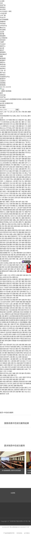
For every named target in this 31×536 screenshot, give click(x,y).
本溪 (13, 263)
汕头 (10, 122)
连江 (20, 204)
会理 (26, 177)
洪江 (20, 218)
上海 (4, 112)
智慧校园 (3, 58)
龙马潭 (7, 169)
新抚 (3, 267)
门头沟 (22, 116)
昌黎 (29, 234)
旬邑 (20, 246)
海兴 (10, 240)
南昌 (1, 253)
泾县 (3, 228)
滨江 (10, 159)
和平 (1, 265)
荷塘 (26, 212)
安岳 (10, 175)
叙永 (17, 169)
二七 (4, 181)
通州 (29, 116)
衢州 (23, 157)
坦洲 (9, 134)
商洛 (29, 242)
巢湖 (26, 222)
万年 (1, 261)
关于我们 (3, 107)
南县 (6, 216)
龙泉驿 (18, 167)
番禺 (23, 124)
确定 (17, 109)
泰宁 (1, 206)
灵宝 (4, 187)
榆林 (23, 242)
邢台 (16, 230)
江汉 (4, 193)
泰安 (26, 144)
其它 (11, 103)
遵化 (1, 234)
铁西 (13, 265)
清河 (28, 236)
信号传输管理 (4, 19)
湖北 (26, 112)
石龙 (13, 183)
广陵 (26, 142)
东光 (7, 240)
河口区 (23, 148)
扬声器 (2, 34)
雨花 (13, 212)
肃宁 (17, 240)
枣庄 (10, 144)
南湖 (4, 161)
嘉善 (10, 161)
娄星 (23, 218)
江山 (1, 163)
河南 (23, 112)
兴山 (7, 195)
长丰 (13, 222)
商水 (17, 189)
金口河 (28, 171)
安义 (27, 255)
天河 (10, 124)
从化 (29, 124)
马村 (13, 185)
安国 (6, 238)
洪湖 (21, 197)
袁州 (10, 259)
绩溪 (6, 228)
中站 (10, 185)
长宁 (7, 120)
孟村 (29, 240)
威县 (24, 236)
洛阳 (7, 179)
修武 (20, 185)
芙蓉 (1, 212)
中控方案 (3, 95)
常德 (20, 210)
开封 (4, 179)
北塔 (4, 214)
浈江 (10, 126)
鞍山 (7, 263)
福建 (29, 112)
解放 (7, 185)
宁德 (26, 202)
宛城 (10, 187)
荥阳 (26, 181)
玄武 (1, 138)
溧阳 (1, 140)
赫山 (3, 216)
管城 (7, 181)
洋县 (7, 249)
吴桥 (23, 240)
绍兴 (17, 157)
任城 (7, 150)
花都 (20, 124)
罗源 (23, 204)
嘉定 (29, 120)
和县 (9, 224)
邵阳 (13, 210)
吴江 (17, 140)
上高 (20, 259)
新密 (29, 181)
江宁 (24, 138)
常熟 (20, 140)
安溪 (26, 206)
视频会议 (3, 7)
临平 (20, 159)
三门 (29, 163)
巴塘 (1, 177)
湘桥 (12, 134)
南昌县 (23, 255)
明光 (6, 226)
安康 (26, 242)
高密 (1, 150)
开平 (7, 128)
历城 (13, 146)
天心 (4, 212)
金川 (21, 175)
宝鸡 (7, 242)
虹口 (17, 120)
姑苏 (4, 140)
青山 (17, 193)
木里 (17, 177)
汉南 (27, 193)
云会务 (2, 32)
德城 (20, 152)
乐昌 (17, 126)
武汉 (1, 191)
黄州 (28, 197)
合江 (13, 169)
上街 (13, 181)
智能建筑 (3, 36)
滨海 (10, 142)
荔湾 (7, 124)
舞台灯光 (3, 28)
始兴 (23, 126)
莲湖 (7, 244)
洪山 (20, 193)
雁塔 (17, 244)
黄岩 (20, 163)
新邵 (10, 214)
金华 (20, 157)
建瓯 (5, 208)
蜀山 (7, 222)
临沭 (17, 152)
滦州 (7, 234)
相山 (15, 224)
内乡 (26, 187)
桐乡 (23, 161)
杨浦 (20, 120)
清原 (23, 267)
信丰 (21, 257)
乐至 (13, 175)
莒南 (10, 152)
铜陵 (21, 220)
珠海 (7, 122)
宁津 (26, 152)
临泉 (18, 226)
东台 (23, 142)
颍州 (9, 226)
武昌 (13, 193)
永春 (29, 206)
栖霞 (17, 138)
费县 (4, 152)
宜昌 (10, 191)
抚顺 (10, 263)
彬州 (13, 246)
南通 (17, 136)
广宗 (18, 236)
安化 (12, 216)
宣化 (20, 238)
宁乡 (23, 212)
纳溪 (3, 169)
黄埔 (17, 124)
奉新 (13, 259)
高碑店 (10, 238)
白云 (13, 124)
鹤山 (10, 128)
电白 (20, 128)
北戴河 (19, 234)
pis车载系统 (3, 38)
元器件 (2, 42)
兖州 (10, 150)
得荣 (10, 177)
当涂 (12, 224)
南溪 (1, 173)
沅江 (15, 216)
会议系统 (3, 9)
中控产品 (3, 97)
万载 (17, 259)
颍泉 (15, 226)
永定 (12, 208)
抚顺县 (16, 267)
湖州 (13, 157)
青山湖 (16, 255)
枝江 (26, 195)
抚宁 (22, 234)
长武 (17, 246)
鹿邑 (29, 189)
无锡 (4, 136)
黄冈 (29, 191)
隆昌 (17, 171)
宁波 (4, 157)
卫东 (10, 183)
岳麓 (7, 212)
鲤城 (13, 206)
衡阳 (10, 210)
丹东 (17, 263)
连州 (23, 130)
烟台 (17, 144)
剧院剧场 (3, 52)
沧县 (1, 240)
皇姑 (10, 265)
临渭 (29, 246)
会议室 (2, 48)
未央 (13, 244)
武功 (26, 246)
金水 (10, 181)
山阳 (17, 185)
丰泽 (10, 206)
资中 (13, 171)
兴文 (23, 173)
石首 (18, 197)
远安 (4, 195)
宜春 (27, 253)
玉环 (26, 163)
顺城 (12, 267)
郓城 (17, 155)
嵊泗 (13, 163)
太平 (15, 269)
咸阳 (10, 242)
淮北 (18, 220)
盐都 (1, 142)
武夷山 (2, 208)
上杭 (18, 208)
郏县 (29, 183)
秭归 (10, 195)
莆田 (7, 202)
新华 (7, 183)
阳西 (7, 130)
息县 (1, 189)
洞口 (20, 214)
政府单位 (3, 68)
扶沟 (10, 189)
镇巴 (23, 249)
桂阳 (24, 216)
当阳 (23, 195)
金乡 (20, 150)
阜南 (24, 226)
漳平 (27, 208)
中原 (1, 181)
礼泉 (7, 246)
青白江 (22, 167)
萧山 (13, 159)
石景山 (14, 116)
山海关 (14, 234)
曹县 (4, 155)
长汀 (15, 208)
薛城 (1, 148)
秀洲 (7, 161)
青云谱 (8, 255)
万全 (27, 238)
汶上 (26, 150)
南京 (1, 136)
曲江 (13, 126)
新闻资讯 (3, 105)
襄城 (29, 195)
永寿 (10, 246)
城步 (29, 214)
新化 (29, 218)
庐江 (23, 222)
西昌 (13, 177)
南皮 (20, 240)
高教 (1, 56)
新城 (1, 244)
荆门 (20, 191)
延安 (17, 242)
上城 (1, 159)
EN (10, 87)
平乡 (21, 236)
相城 (13, 140)
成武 (10, 155)
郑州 (1, 179)
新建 (19, 255)
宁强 (17, 249)
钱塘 (23, 159)
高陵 (29, 244)
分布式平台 (3, 26)
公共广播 (3, 15)
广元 (21, 165)
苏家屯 (18, 265)
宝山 (26, 120)
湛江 (20, 122)
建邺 (7, 138)
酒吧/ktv (2, 62)
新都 (25, 167)
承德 (27, 230)
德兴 (7, 261)
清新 (17, 130)
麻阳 (4, 218)
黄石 (4, 191)
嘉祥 (23, 150)
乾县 (4, 246)
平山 (26, 267)
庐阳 (4, 222)
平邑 (7, 152)
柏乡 (6, 236)
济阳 (23, 146)
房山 (25, 116)
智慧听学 (3, 79)
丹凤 (4, 251)
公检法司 (3, 66)
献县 (26, 240)
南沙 (26, 124)
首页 (1, 93)
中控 (1, 3)
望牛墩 (29, 132)
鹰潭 (18, 253)
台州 (29, 157)
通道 (17, 218)
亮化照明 (3, 30)
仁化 (26, 126)
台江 (4, 204)
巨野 (13, 155)
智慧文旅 (3, 64)
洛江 (17, 206)
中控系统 (3, 23)
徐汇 (4, 120)
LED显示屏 (3, 13)
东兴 (7, 171)
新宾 (20, 267)
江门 (26, 122)
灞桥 (10, 244)
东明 (23, 155)
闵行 (23, 120)
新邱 (12, 269)
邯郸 (13, 230)
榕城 (21, 134)
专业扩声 (3, 17)
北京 (1, 112)
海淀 (18, 116)
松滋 (24, 197)
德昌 (23, 177)
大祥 (1, 214)
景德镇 (5, 253)
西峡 (20, 187)
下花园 (24, 238)
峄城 (4, 148)
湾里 (12, 255)
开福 (10, 212)
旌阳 (23, 169)
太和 (21, 226)
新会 (1, 128)
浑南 (21, 265)
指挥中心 (3, 46)
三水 (1, 126)
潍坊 (20, 144)
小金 (24, 175)
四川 (20, 112)
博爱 (23, 185)
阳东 (4, 130)
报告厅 (2, 50)
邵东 (7, 214)
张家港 (24, 140)
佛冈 (26, 130)
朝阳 (7, 116)
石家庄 (2, 230)
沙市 (3, 197)
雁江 (7, 175)
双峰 (26, 218)
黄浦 (1, 120)
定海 (4, 163)
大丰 (4, 142)
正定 (29, 232)
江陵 (15, 197)
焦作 (24, 179)
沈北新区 (26, 265)
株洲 (4, 210)
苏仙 (21, 216)
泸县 (10, 169)
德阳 (15, 165)
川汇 (4, 189)
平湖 (20, 161)
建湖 (20, 142)
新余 (15, 253)
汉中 (20, 242)
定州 (3, 238)
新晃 (7, 218)
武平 (21, 208)
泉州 (13, 202)
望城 (17, 212)
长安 (1, 232)
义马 (1, 187)
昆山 (27, 140)
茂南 (17, 128)
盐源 (20, 177)
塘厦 (6, 132)
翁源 (29, 126)
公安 (9, 197)
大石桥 (5, 269)
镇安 (13, 251)
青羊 (4, 167)
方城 (17, 187)
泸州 (12, 165)
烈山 (21, 224)
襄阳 (13, 191)
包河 (10, 222)
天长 (3, 226)
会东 (29, 177)
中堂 (18, 132)
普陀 (13, 120)
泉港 (20, 206)
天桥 (10, 146)
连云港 (21, 136)
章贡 (12, 257)
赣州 (21, 253)
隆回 (17, 214)
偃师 (4, 183)
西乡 (10, 249)
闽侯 (17, 204)
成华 (13, 167)
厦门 (4, 202)
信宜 (29, 128)
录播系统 (3, 21)
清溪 (9, 132)
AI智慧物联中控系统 (15, 99)
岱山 (10, 163)
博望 (3, 224)
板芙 (3, 134)
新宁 (26, 214)
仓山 (7, 204)
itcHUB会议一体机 (5, 11)
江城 (1, 130)
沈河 (4, 265)
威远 (10, 171)
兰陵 (1, 152)
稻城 (7, 177)
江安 (7, 173)
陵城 (23, 152)
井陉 (13, 232)
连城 (24, 208)
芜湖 (4, 220)
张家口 (23, 230)
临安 (29, 159)
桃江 (9, 216)
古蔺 (20, 169)
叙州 (4, 173)
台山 (4, 128)
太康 (26, 189)
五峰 (17, 195)
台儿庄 (8, 148)
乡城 (4, 177)
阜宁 (13, 142)
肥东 (17, 222)
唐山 (5, 230)
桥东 (13, 238)
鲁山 (26, 183)
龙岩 (23, 202)
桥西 (4, 232)
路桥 (23, 163)
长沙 (1, 210)
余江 (6, 257)
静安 (10, 120)
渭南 (13, 242)
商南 (7, 251)
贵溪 (9, 257)
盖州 (1, 269)
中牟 (20, 181)
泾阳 (1, 246)
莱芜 (26, 146)
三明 (10, 202)
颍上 (28, 226)
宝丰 (20, 183)
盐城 (27, 136)
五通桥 (24, 171)
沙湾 (20, 171)
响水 (7, 142)
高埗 (21, 132)
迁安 (4, 234)
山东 (13, 112)
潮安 (15, 134)
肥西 (20, 222)
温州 (7, 157)
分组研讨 (3, 81)
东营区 (19, 148)
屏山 (26, 173)
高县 (13, 173)
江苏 (10, 112)
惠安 (23, 206)
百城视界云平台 (5, 77)
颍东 (12, 226)
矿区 (17, 232)
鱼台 (17, 150)
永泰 (29, 204)
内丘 (3, 236)
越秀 (1, 124)
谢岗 (3, 132)
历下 (1, 146)
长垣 (4, 185)
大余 (24, 257)
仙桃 (9, 199)
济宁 (23, 144)
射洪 (1, 171)
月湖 (3, 257)
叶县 (23, 183)
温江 (29, 167)
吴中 (10, 140)
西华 (13, 189)
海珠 (4, 124)
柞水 (17, 251)
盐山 (13, 240)
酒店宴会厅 (3, 54)
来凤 (3, 199)
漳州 (17, 202)
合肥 (1, 220)
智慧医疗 (3, 60)
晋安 (13, 204)
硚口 (7, 193)
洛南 (1, 251)
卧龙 (7, 187)
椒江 (17, 163)
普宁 (28, 134)
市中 (4, 146)
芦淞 (29, 212)
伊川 (1, 183)
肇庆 (23, 122)
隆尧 (9, 236)
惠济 (17, 181)
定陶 (1, 155)
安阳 (15, 179)
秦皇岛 (10, 230)
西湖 (7, 159)
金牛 (7, 167)
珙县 (17, 173)
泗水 (29, 150)
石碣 (24, 132)
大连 (4, 263)
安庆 (24, 220)
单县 (7, 155)
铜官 (28, 224)
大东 (7, 265)
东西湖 (24, 193)
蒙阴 (13, 152)
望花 (9, 267)
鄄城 (20, 155)
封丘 (1, 185)
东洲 (6, 267)
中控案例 (3, 101)
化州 (26, 128)
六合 (27, 138)
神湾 (6, 134)
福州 (1, 202)
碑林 (4, 244)
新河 (15, 236)
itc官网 (2, 1)
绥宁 (23, 214)
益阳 (27, 210)
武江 (7, 126)
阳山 (29, 130)
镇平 (23, 187)
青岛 (4, 144)
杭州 (1, 157)
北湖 (18, 216)
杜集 (18, 224)
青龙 (25, 234)
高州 (23, 128)
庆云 (29, 152)
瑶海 (1, 222)
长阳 (13, 195)
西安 (1, 242)
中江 (29, 169)
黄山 (27, 220)
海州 (9, 269)
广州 (1, 122)
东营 (13, 144)
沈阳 (1, 263)
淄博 (7, 144)
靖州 (13, 218)
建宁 (4, 206)
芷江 (10, 218)
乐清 (1, 161)
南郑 (1, 249)
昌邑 (4, 150)
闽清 (26, 204)
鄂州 (17, 191)
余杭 (17, 159)
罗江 (26, 169)
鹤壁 (18, 179)
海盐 (13, 161)
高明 (4, 126)
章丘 (20, 146)
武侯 (10, 167)
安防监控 (3, 40)
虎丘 (7, 140)
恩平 (13, 128)
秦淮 (4, 138)
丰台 (10, 116)
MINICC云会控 (4, 99)
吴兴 (26, 161)
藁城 (20, 232)
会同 (1, 218)
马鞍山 (14, 220)
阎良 (20, 244)
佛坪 (29, 249)
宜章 (28, 216)
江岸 (1, 193)
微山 (13, 150)
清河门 (19, 269)
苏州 (13, 136)
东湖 (1, 255)
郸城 (23, 189)
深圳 (4, 122)
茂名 (29, 122)
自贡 (4, 165)
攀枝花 (8, 165)
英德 (20, 130)
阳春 (10, 130)
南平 (20, 202)
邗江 (29, 142)
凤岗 (12, 132)
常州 (10, 136)
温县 (29, 185)
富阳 (26, 159)
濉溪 (24, 224)
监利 (12, 197)
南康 (15, 257)
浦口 (13, 138)
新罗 (9, 208)
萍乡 (9, 253)
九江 (12, 253)
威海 (29, 144)
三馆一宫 (3, 70)
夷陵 (1, 195)
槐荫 (7, 146)
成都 (1, 165)
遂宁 (24, 165)
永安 (7, 206)
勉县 (13, 249)
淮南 (10, 220)
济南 (1, 144)
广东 (7, 112)
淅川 (29, 187)
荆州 (26, 191)
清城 (13, 130)
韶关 (17, 122)
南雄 (20, 126)
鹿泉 (23, 232)
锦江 (1, 167)
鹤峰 (6, 199)
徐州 (7, 136)
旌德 (9, 228)
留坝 (26, 249)
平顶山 (11, 179)
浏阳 (20, 212)
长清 (17, 146)
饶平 (18, 134)
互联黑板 (3, 83)
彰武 (25, 269)
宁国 (12, 228)
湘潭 (7, 210)
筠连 (20, 173)
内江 (27, 165)
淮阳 (7, 189)
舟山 (26, 157)
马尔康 (18, 175)
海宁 (17, 161)
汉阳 (10, 193)
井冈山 (7, 259)
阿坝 (27, 175)
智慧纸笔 (3, 85)
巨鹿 (12, 236)
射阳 (17, 142)
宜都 (20, 195)
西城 (4, 116)
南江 (4, 175)
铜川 (4, 242)
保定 (19, 230)
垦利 (27, 148)
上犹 (28, 257)
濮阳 (27, 179)
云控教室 (7, 103)
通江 (1, 175)
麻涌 (15, 132)
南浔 (29, 161)
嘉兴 (10, 157)
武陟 (26, 185)
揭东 (24, 134)
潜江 (12, 199)
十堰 (7, 191)
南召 (13, 187)
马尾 (10, 204)
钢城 (29, 146)
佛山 (13, 122)
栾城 (26, 232)
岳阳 (17, 210)
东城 (1, 116)
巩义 (23, 181)
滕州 (15, 148)
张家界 (24, 210)
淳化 (23, 246)
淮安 (24, 136)
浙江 (17, 112)
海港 (10, 234)
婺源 (4, 261)
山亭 (12, 148)
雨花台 (21, 138)
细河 (22, 269)
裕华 (10, 232)
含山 (6, 224)
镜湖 (29, 222)
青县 (4, 240)
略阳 (20, 249)
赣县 (18, 257)
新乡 (21, 179)
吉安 (24, 253)
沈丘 (20, 189)
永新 (3, 259)
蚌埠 (7, 220)
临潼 (23, 244)
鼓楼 (10, 138)
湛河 (17, 183)
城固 (4, 249)
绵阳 (18, 165)
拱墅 (4, 159)
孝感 (23, 191)
